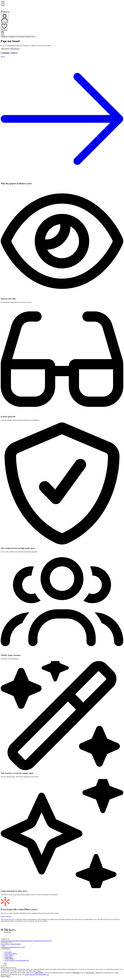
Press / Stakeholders (12, 944)
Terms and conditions (10, 953)
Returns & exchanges (32, 940)
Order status (10, 940)
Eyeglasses (4, 36)
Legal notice (7, 952)
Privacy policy (8, 955)
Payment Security (43, 940)
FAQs (50, 940)
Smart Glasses (21, 36)
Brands (28, 36)
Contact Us (4, 940)
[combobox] (1, 966)
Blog (19, 944)
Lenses (33, 36)
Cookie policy (8, 957)
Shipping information (20, 940)
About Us (3, 944)
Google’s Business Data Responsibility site (16, 960)
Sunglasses (12, 36)
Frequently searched (19, 947)
